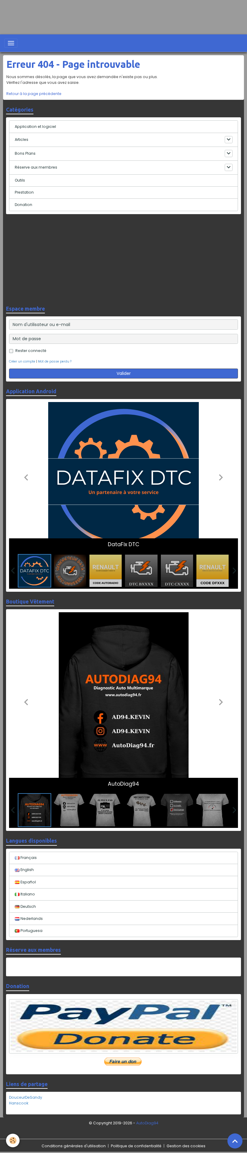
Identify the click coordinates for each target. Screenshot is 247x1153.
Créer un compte (22, 361)
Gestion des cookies (186, 1145)
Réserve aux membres (36, 167)
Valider (124, 373)
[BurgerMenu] (10, 43)
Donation (23, 204)
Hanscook (18, 1103)
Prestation (24, 192)
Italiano (27, 894)
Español (28, 882)
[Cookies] (13, 1140)
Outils (20, 180)
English (27, 869)
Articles (21, 139)
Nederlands (31, 918)
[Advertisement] (109, 13)
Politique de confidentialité (136, 1145)
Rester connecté (30, 350)
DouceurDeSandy (25, 1097)
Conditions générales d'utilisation (74, 1145)
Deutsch (28, 906)
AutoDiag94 (147, 1123)
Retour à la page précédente (33, 93)
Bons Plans (25, 153)
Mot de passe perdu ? (54, 361)
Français (28, 857)
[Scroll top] (234, 1140)
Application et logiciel (35, 126)
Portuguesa (31, 930)
